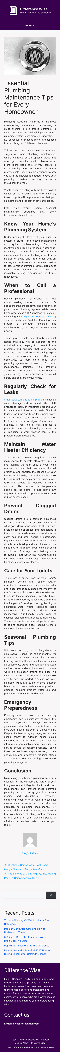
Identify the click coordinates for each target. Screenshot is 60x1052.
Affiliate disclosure (29, 1039)
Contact (45, 1039)
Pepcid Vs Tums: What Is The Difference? (27, 945)
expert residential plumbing (39, 316)
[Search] (51, 895)
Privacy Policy (38, 1043)
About (14, 1039)
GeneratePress (48, 1047)
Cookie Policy (21, 1043)
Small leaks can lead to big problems (25, 399)
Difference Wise (34, 9)
